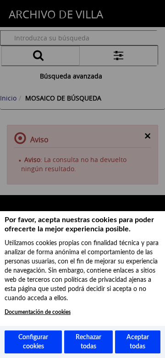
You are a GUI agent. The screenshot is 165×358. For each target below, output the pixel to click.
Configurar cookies (33, 342)
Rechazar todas (88, 342)
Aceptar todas (137, 342)
